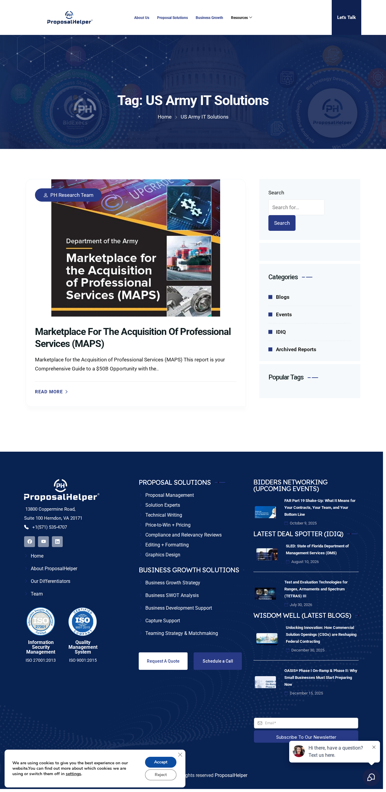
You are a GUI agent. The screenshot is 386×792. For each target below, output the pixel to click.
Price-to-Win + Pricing (168, 525)
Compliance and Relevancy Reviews (183, 535)
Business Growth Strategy (172, 583)
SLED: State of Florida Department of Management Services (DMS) (317, 549)
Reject (161, 775)
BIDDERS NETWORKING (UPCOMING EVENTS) (290, 485)
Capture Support (162, 620)
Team (37, 594)
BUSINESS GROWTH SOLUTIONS (189, 570)
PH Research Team (71, 195)
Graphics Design (162, 555)
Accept (160, 762)
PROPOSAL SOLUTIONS (175, 482)
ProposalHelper (231, 775)
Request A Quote (163, 661)
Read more (49, 392)
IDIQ (281, 332)
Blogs (283, 297)
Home (37, 556)
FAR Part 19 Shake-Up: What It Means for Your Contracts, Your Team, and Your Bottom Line (320, 507)
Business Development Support (178, 608)
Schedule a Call (218, 661)
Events (284, 314)
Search (276, 193)
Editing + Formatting (167, 545)
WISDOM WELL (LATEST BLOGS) (302, 615)
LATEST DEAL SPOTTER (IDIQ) (298, 534)
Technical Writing (163, 515)
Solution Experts (162, 505)
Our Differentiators (50, 581)
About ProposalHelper (54, 568)
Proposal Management (169, 495)
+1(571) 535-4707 (49, 527)
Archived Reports (296, 349)
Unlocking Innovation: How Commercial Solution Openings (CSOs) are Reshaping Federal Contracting (321, 634)
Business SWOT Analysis (172, 595)
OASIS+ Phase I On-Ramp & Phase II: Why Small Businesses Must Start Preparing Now (320, 677)
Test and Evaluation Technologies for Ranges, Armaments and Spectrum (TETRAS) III (316, 589)
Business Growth (209, 18)
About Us (141, 18)
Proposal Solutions (172, 18)
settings (73, 774)
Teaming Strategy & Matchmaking (181, 633)
